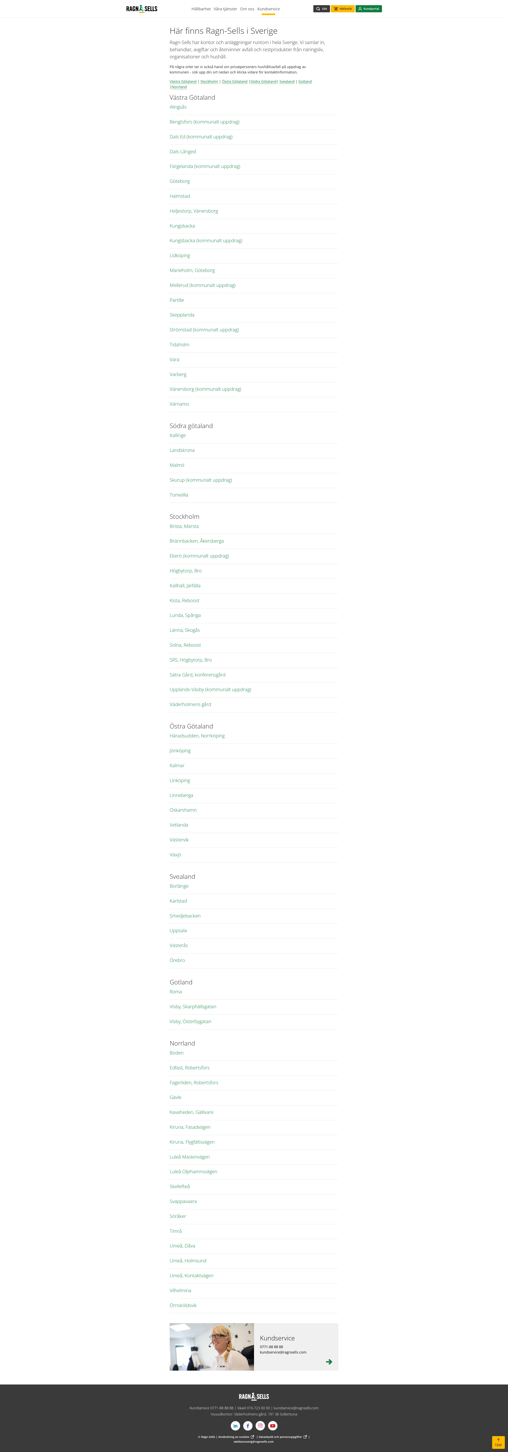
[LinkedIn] (235, 1426)
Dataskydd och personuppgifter (280, 1437)
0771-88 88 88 (221, 1408)
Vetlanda (179, 825)
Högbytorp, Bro (186, 571)
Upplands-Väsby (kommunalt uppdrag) (210, 689)
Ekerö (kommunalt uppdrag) (199, 556)
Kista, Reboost (184, 600)
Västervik (179, 840)
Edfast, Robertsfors (190, 1068)
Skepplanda (182, 315)
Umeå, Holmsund (188, 1261)
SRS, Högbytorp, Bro (191, 660)
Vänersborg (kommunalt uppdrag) (205, 389)
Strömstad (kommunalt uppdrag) (204, 330)
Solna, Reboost (185, 645)
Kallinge (178, 435)
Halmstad (180, 196)
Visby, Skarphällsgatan (193, 1006)
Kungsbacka (182, 226)
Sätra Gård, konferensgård (197, 675)
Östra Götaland (234, 81)
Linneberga (181, 795)
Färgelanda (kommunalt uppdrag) (205, 166)
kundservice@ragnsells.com (296, 1408)
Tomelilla (179, 495)
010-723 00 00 (258, 1408)
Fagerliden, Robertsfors (194, 1082)
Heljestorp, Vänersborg (194, 211)
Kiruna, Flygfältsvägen (192, 1142)
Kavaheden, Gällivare (192, 1112)
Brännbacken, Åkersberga (197, 541)
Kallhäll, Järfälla (185, 586)
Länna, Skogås (185, 630)
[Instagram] (260, 1426)
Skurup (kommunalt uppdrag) (201, 480)
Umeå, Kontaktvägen (192, 1275)
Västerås (179, 945)
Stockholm (209, 81)
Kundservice (277, 1338)
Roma (176, 992)
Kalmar (177, 765)
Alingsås (178, 107)
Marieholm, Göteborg (192, 270)
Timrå (176, 1231)
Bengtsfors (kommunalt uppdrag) (205, 122)
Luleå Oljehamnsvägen (193, 1171)
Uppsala (178, 930)
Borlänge (179, 886)
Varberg (178, 374)
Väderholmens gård (190, 704)
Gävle (175, 1097)
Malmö (177, 465)
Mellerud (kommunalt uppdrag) (203, 285)
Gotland (305, 81)
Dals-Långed (183, 151)
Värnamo (179, 404)
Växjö (175, 855)
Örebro (177, 960)
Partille (177, 300)
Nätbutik (346, 9)
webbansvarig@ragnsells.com (254, 1441)
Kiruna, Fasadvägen (190, 1127)
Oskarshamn (183, 810)
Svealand (286, 81)
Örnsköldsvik (183, 1305)
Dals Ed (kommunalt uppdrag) (201, 137)
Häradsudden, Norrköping (197, 736)
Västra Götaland (183, 81)
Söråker (178, 1216)
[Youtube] (273, 1426)
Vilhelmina (180, 1290)
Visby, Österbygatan (190, 1021)
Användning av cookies (233, 1437)
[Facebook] (248, 1426)
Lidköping (180, 255)
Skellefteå (180, 1186)
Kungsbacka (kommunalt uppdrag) (206, 240)
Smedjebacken (185, 916)
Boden (177, 1053)
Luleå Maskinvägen (190, 1157)
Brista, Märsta (184, 526)
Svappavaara (183, 1201)
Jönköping (180, 750)
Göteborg (180, 181)
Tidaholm (179, 344)
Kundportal (371, 9)
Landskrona (182, 450)
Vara (174, 359)
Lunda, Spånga (185, 615)
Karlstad (178, 901)
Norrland (179, 86)
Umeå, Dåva (182, 1246)
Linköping (180, 780)
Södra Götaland (263, 81)
